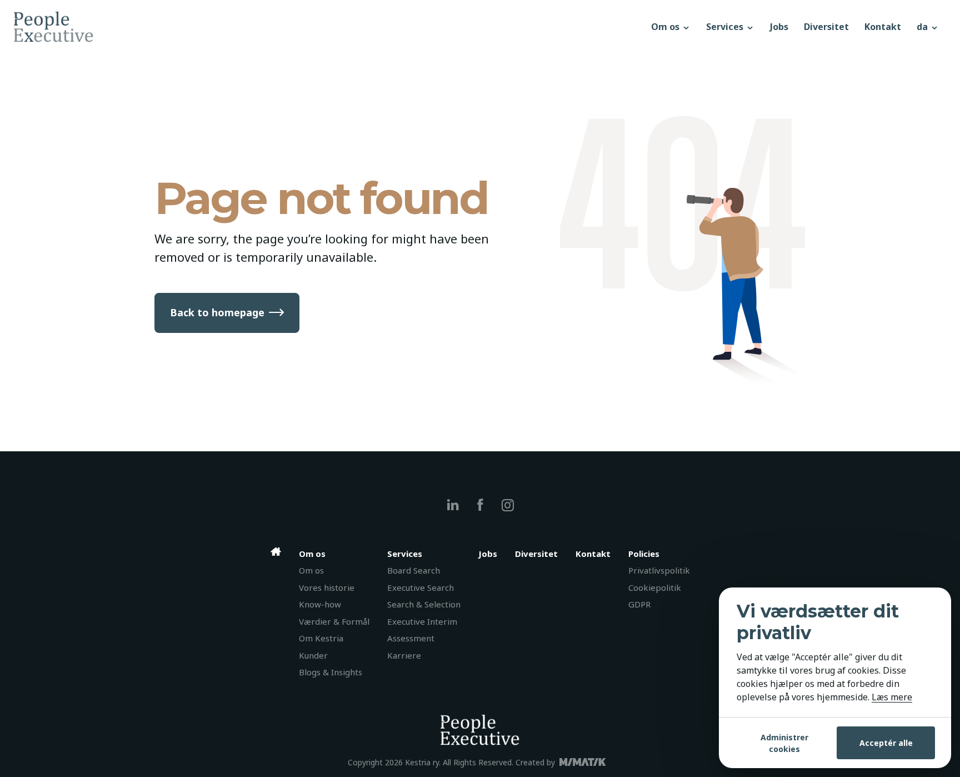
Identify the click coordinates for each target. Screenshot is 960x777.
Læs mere (892, 697)
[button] (928, 27)
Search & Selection (424, 604)
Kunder (313, 655)
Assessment (410, 638)
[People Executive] (328, 26)
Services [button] (726, 27)
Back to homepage (217, 312)
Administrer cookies (784, 743)
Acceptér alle (886, 743)
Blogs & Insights (330, 672)
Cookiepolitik (654, 587)
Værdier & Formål (334, 621)
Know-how (320, 604)
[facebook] (480, 505)
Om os (311, 570)
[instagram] (507, 505)
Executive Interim (422, 621)
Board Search (413, 570)
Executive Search (420, 587)
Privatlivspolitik (659, 570)
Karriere (404, 655)
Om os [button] (666, 27)
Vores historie (326, 587)
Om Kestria (321, 638)
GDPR (639, 604)
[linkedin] (453, 505)
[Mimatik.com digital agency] (585, 762)
